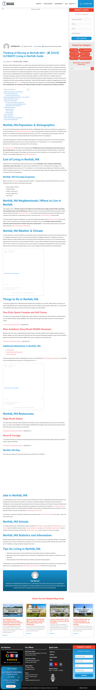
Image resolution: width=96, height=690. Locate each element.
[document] (48, 345)
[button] (19, 677)
